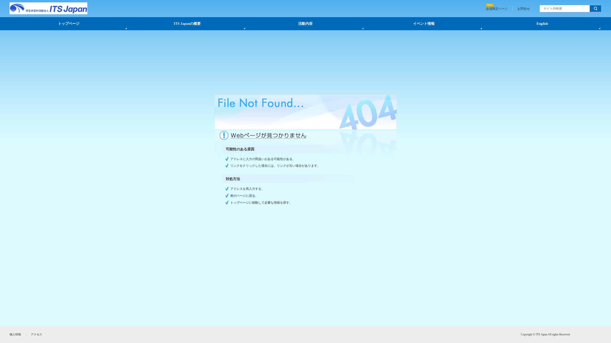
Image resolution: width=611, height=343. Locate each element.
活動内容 (305, 23)
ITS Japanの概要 (187, 23)
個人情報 (15, 334)
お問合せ (523, 8)
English (542, 23)
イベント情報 (424, 23)
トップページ (68, 23)
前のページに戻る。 (244, 195)
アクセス (36, 334)
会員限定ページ (497, 8)
